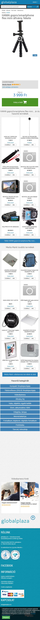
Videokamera (20, 10)
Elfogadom (6, 617)
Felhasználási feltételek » (7, 583)
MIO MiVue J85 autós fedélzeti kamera (29, 197)
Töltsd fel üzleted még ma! (9, 544)
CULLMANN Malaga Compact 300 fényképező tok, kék (29, 270)
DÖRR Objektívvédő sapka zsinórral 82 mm (29, 300)
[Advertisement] (20, 454)
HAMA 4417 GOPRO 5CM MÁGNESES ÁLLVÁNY (10, 137)
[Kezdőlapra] (8, 3)
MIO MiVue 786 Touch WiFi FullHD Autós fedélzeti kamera (29, 167)
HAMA (8, 12)
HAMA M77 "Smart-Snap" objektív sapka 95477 (10, 330)
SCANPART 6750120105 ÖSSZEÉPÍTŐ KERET (29, 330)
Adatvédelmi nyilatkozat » (7, 581)
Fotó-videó (13, 10)
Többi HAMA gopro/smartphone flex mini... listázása (20, 241)
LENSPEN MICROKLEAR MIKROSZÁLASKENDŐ (10, 270)
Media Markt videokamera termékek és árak (20, 374)
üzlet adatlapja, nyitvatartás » (10, 87)
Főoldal (3, 10)
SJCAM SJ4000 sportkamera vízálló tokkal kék (29, 227)
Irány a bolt (18, 102)
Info (14, 145)
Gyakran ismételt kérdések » (8, 576)
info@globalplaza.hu (6, 604)
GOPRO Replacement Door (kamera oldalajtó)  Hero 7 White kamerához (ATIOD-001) (29, 360)
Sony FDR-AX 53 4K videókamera (10, 226)
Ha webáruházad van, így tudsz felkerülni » (12, 547)
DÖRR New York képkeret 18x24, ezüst (10, 360)
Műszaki (8, 10)
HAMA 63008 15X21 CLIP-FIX (10, 300)
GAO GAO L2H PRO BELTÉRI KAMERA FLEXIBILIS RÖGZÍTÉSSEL (29, 137)
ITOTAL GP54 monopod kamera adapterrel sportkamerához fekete (10, 167)
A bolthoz (7, 145)
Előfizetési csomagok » (6, 578)
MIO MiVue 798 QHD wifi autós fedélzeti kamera (10, 197)
